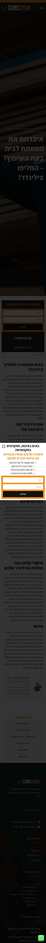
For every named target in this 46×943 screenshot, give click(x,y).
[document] (23, 471)
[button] (3, 446)
